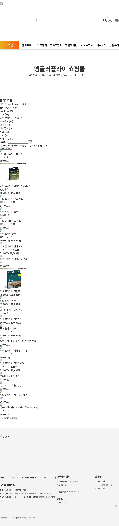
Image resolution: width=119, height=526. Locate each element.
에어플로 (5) (6, 128)
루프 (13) (4, 131)
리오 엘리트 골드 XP (9, 233)
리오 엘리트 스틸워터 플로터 (13, 259)
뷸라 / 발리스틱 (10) (9, 107)
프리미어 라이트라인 (10, 376)
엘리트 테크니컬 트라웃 (11, 153)
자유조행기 (56, 45)
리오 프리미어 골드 (9, 300)
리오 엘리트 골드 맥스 (10, 220)
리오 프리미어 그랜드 (10, 291)
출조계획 (27, 45)
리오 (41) (4, 114)
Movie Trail (87, 45)
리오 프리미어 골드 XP (10, 211)
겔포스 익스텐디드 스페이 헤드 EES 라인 (19, 407)
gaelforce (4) (6, 111)
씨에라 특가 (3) (7, 138)
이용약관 (14, 477)
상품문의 (114, 45)
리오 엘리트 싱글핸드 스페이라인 (15, 186)
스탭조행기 (41, 45)
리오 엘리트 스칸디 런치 (11, 246)
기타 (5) (4, 135)
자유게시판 (71, 45)
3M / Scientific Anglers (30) (13, 104)
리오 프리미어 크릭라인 (11, 319)
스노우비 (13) (6, 121)
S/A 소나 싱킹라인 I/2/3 (11, 385)
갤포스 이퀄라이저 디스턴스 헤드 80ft (18, 341)
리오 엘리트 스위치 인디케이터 (14, 350)
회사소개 (3, 477)
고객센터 (43, 477)
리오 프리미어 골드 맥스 (11, 198)
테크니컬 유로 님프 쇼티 (11, 310)
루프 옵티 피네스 (8, 328)
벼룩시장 (101, 45)
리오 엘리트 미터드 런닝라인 (13, 394)
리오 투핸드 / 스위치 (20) (12, 118)
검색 (30, 142)
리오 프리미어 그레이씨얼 (12, 363)
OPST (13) (5, 125)
